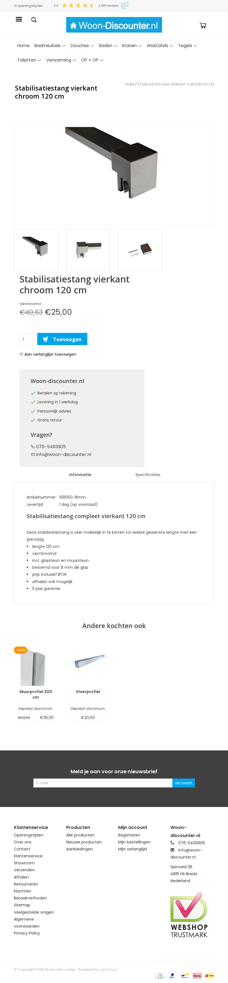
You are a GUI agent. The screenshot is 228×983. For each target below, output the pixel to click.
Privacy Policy (27, 933)
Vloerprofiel (88, 691)
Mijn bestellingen (134, 842)
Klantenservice (28, 856)
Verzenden (24, 870)
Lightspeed (107, 969)
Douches (80, 45)
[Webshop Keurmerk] (192, 915)
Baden (105, 45)
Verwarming (58, 60)
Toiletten (26, 60)
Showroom (24, 863)
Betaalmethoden (30, 898)
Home (23, 45)
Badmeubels (47, 45)
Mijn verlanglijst (132, 849)
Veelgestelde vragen (34, 912)
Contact (22, 849)
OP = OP (89, 60)
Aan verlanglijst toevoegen (49, 354)
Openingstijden (28, 835)
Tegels (185, 45)
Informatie (80, 474)
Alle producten (80, 835)
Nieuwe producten (84, 842)
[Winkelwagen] (203, 24)
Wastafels (157, 45)
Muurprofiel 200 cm (35, 694)
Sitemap (22, 905)
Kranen (129, 45)
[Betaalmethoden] (159, 975)
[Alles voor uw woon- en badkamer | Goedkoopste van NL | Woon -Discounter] (114, 25)
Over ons (22, 842)
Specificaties (147, 474)
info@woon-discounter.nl (63, 454)
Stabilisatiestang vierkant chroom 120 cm (176, 84)
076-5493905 (50, 446)
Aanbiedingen (79, 849)
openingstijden (30, 6)
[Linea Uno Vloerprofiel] (88, 663)
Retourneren (26, 884)
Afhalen (21, 877)
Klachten (22, 891)
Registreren (129, 835)
